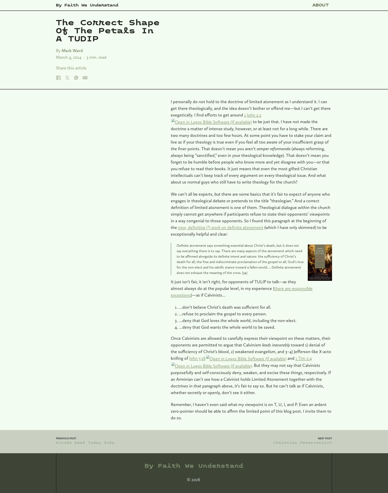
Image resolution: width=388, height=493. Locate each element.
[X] (67, 77)
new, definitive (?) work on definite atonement (220, 227)
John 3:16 (197, 358)
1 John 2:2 (252, 114)
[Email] (85, 77)
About (320, 5)
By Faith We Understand (87, 5)
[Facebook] (58, 77)
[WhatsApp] (76, 77)
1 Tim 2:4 (303, 358)
